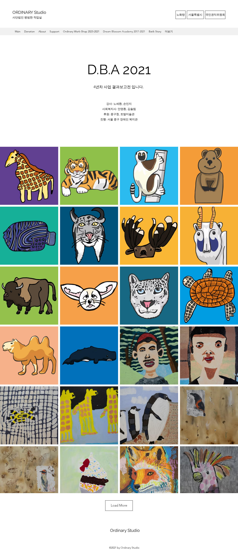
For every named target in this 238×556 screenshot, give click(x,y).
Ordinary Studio (125, 530)
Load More (119, 505)
